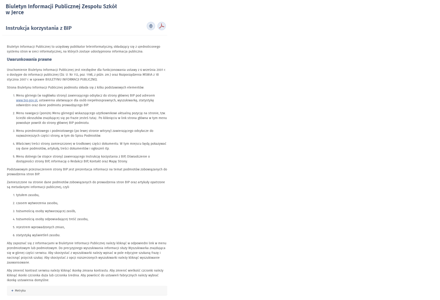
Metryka (18, 290)
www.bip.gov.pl (26, 100)
